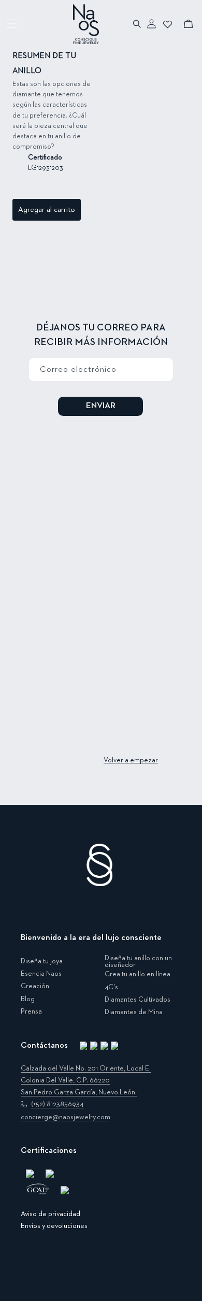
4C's (111, 987)
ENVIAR (101, 405)
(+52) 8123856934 (57, 1104)
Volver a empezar (131, 760)
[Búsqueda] (137, 24)
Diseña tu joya (42, 961)
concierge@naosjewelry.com (65, 1117)
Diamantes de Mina (134, 1012)
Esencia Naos (41, 973)
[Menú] (12, 24)
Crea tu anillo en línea (137, 974)
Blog (28, 999)
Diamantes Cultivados (137, 999)
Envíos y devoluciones (54, 1226)
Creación (35, 986)
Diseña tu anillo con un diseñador (138, 962)
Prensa (31, 1011)
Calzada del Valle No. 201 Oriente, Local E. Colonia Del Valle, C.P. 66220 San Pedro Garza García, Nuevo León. (86, 1080)
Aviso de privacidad (50, 1214)
